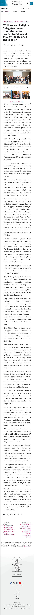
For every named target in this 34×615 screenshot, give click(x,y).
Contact (23, 11)
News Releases (5, 11)
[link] (4, 514)
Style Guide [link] (27, 546)
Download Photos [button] (18, 102)
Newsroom (4, 8)
